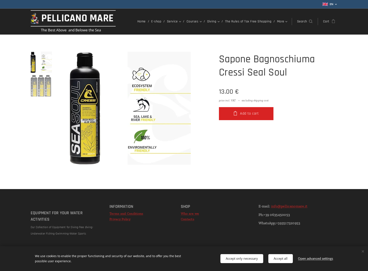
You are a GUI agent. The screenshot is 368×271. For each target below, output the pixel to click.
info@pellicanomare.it (289, 206)
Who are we (190, 213)
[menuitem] (142, 21)
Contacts (187, 219)
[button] (305, 21)
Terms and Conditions (126, 213)
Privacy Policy (120, 219)
